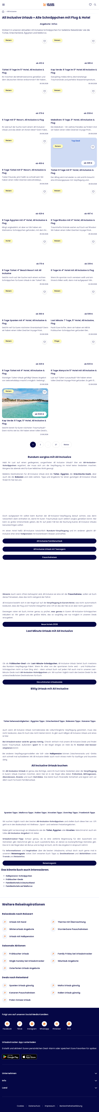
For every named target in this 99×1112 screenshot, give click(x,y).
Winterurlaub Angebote (21, 929)
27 (56, 445)
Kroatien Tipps (55, 812)
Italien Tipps (41, 812)
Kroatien (70, 830)
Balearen (19, 477)
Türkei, (49, 830)
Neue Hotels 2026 (49, 624)
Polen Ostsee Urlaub (20, 999)
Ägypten (64, 474)
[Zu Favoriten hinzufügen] (45, 41)
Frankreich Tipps (87, 812)
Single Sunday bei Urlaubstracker (26, 960)
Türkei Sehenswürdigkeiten (16, 721)
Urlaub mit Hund (17, 921)
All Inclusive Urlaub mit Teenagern (49, 549)
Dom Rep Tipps (71, 812)
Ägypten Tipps (37, 721)
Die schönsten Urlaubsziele (49, 682)
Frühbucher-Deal (17, 663)
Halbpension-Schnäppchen (19, 876)
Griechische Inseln (82, 474)
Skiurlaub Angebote (68, 960)
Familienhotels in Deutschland (20, 882)
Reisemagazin (18, 853)
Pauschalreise (75, 594)
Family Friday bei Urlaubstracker (75, 953)
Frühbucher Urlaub (19, 953)
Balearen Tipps (73, 721)
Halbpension (56, 753)
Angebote (45, 23)
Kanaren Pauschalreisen (22, 992)
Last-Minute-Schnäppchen (44, 663)
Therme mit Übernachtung (72, 921)
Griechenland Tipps (55, 721)
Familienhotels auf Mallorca (19, 886)
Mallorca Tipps (26, 812)
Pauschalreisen (49, 557)
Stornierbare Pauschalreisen (73, 929)
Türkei (56, 474)
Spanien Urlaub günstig (21, 985)
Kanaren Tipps (89, 721)
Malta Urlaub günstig (69, 985)
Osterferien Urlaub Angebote (24, 968)
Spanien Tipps (11, 812)
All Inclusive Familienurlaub (49, 541)
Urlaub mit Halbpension (21, 936)
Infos (54, 23)
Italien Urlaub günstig (69, 992)
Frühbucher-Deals (14, 879)
